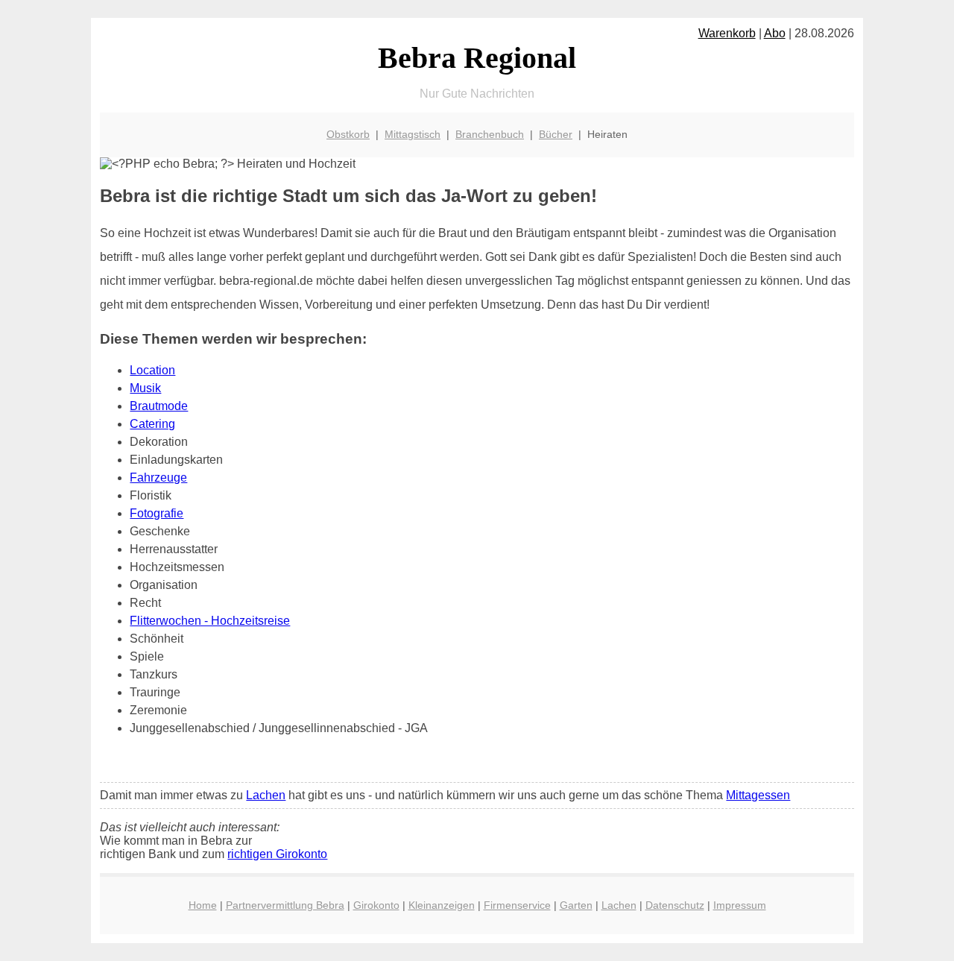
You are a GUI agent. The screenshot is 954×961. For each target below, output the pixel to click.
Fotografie (156, 513)
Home (203, 905)
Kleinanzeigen (441, 905)
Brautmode (159, 406)
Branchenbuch (489, 134)
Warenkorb (727, 33)
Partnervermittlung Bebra (285, 905)
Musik (145, 388)
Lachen (265, 795)
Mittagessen (758, 795)
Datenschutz (674, 905)
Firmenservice (517, 905)
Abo (775, 33)
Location (152, 370)
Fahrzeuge (158, 477)
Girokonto (376, 905)
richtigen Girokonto (277, 854)
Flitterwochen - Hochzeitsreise (210, 620)
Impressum (739, 905)
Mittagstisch (412, 134)
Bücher (555, 134)
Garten (576, 905)
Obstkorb (348, 134)
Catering (152, 424)
